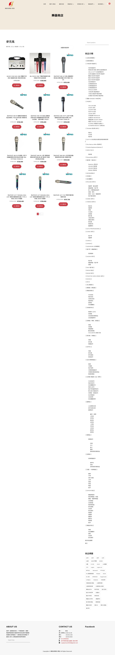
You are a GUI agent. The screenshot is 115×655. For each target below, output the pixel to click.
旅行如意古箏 (92, 408)
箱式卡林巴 (89, 595)
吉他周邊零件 (92, 317)
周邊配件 (90, 344)
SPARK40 (94, 576)
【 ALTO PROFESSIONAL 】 (93, 228)
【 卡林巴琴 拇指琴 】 (91, 63)
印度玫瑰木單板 (90, 583)
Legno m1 (99, 567)
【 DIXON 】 (88, 279)
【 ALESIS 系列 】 (90, 256)
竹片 (91, 445)
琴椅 (89, 529)
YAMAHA (95, 580)
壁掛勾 (90, 518)
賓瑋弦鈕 (98, 602)
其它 (86, 543)
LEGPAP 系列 (92, 109)
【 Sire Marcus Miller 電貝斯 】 (94, 144)
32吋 (87, 558)
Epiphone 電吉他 (93, 164)
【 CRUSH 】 (89, 243)
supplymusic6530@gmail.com (69, 643)
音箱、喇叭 (91, 192)
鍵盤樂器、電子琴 (93, 188)
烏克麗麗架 (91, 531)
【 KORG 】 (88, 240)
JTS (87, 567)
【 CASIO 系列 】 (90, 231)
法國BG (98, 592)
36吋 (92, 558)
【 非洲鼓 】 (88, 176)
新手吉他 (97, 589)
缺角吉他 (97, 595)
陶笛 (89, 485)
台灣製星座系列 (92, 85)
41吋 (103, 558)
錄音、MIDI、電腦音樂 (94, 194)
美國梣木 (98, 599)
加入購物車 (16, 85)
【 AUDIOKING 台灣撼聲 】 (93, 246)
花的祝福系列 (92, 68)
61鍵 (87, 561)
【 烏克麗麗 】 (89, 179)
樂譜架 (90, 512)
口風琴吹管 (99, 583)
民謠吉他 (90, 223)
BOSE (101, 561)
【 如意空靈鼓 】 (89, 61)
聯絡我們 (90, 4)
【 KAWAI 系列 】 (90, 199)
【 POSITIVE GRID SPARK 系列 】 (95, 276)
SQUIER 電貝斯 (92, 166)
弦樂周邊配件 (92, 458)
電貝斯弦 (90, 300)
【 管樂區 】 (88, 435)
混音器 (90, 214)
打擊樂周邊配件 (92, 370)
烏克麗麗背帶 (92, 399)
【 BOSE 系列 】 (90, 273)
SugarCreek (103, 576)
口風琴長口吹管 (100, 586)
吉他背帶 (90, 397)
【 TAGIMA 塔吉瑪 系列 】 (92, 128)
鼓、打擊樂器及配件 (93, 190)
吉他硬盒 (90, 500)
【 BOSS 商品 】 (90, 270)
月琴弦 (92, 418)
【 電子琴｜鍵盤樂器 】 (91, 249)
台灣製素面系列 (92, 87)
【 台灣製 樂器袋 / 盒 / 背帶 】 (93, 377)
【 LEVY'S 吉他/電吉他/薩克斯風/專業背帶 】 (96, 140)
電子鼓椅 (90, 368)
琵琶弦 (92, 432)
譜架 (89, 533)
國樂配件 (90, 410)
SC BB (88, 576)
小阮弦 (92, 416)
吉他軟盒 (90, 502)
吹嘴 (91, 443)
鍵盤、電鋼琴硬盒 (93, 498)
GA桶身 (105, 564)
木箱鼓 (90, 366)
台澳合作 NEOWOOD (94, 117)
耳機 (89, 210)
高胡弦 (92, 420)
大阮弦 (92, 428)
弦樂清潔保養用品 (95, 466)
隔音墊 (90, 520)
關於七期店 (53, 4)
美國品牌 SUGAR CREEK (95, 119)
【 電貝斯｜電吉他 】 (91, 160)
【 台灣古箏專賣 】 (90, 58)
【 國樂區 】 (88, 402)
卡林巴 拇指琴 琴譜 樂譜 (95, 93)
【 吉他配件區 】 (89, 307)
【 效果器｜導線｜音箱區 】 (92, 320)
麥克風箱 (90, 506)
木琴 (89, 475)
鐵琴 (89, 473)
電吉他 (90, 136)
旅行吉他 (104, 589)
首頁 (44, 4)
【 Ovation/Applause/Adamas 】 (94, 147)
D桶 (87, 564)
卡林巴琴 (103, 580)
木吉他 (90, 134)
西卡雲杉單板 (89, 602)
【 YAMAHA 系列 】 (90, 201)
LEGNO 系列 (91, 113)
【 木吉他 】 (88, 101)
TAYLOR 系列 (92, 105)
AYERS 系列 (91, 107)
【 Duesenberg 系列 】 (91, 157)
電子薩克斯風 (92, 196)
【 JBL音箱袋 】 (89, 284)
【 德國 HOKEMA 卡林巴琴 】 (93, 98)
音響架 (90, 514)
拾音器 (90, 313)
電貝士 (90, 132)
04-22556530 (65, 638)
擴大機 (90, 216)
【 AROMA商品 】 (90, 173)
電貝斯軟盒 (91, 504)
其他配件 (90, 357)
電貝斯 (90, 154)
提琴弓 (92, 462)
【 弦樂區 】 (88, 454)
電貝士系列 (91, 387)
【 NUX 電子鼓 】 (90, 267)
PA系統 (90, 212)
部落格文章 (80, 4)
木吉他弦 (90, 294)
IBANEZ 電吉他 (92, 170)
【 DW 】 (87, 282)
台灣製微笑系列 (92, 83)
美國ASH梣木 (89, 599)
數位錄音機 (91, 330)
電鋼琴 (90, 208)
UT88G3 (88, 580)
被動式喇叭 (91, 220)
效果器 (90, 327)
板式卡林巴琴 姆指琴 (94, 80)
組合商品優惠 (88, 540)
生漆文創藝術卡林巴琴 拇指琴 (96, 74)
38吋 (97, 558)
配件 (89, 487)
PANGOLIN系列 (92, 89)
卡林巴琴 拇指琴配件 (94, 91)
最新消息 (61, 4)
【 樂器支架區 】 (89, 525)
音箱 (89, 264)
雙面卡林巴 (89, 605)
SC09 (104, 573)
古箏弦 (92, 422)
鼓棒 (89, 364)
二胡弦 (92, 424)
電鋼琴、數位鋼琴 (93, 186)
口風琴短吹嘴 (89, 586)
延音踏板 (90, 253)
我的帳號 (100, 4)
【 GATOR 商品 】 (90, 490)
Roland (98, 573)
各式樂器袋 (91, 395)
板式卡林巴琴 (89, 592)
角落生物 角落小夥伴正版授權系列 (97, 70)
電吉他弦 (90, 296)
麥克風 (90, 221)
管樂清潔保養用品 (95, 451)
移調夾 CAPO (92, 311)
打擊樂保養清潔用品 (93, 372)
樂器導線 (90, 329)
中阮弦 (92, 426)
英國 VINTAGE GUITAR (94, 121)
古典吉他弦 (91, 298)
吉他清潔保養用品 (93, 316)
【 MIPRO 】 (88, 346)
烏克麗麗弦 (91, 304)
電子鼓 (90, 260)
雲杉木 (96, 605)
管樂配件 (90, 439)
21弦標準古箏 (92, 406)
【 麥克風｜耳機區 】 (91, 335)
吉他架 (90, 508)
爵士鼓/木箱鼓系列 (93, 391)
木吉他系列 (91, 381)
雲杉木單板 (103, 605)
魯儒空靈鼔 (91, 374)
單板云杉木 (89, 589)
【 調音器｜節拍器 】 (91, 287)
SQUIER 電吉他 (92, 168)
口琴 (89, 479)
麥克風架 (90, 510)
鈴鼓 (89, 483)
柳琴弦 (92, 430)
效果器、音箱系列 (93, 393)
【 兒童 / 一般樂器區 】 (91, 469)
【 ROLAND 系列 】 (90, 182)
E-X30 (92, 564)
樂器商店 (70, 4)
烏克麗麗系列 (92, 385)
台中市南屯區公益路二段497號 (69, 641)
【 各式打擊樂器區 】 (91, 359)
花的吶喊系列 (92, 82)
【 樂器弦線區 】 (89, 290)
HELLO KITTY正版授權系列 (96, 72)
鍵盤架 (90, 516)
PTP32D (102, 570)
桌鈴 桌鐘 (91, 477)
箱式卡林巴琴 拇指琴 (94, 78)
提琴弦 (90, 302)
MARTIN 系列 (92, 111)
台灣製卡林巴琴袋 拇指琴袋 (95, 95)
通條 (91, 449)
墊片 (91, 447)
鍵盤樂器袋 (91, 494)
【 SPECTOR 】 (89, 150)
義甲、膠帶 (93, 414)
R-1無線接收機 (90, 573)
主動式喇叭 (91, 218)
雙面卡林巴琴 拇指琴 (94, 76)
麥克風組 (90, 355)
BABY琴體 (94, 561)
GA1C (98, 564)
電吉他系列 (91, 383)
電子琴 (90, 236)
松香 (91, 464)
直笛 (89, 481)
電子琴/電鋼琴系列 (93, 389)
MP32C (88, 570)
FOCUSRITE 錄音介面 (94, 332)
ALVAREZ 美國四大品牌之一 (96, 123)
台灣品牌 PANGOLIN (94, 115)
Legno (92, 567)
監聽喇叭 (90, 226)
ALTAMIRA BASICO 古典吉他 (96, 125)
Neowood (95, 570)
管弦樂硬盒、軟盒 (93, 496)
